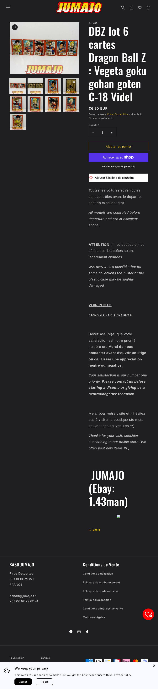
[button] (8, 7)
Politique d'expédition (97, 600)
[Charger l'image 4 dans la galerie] (71, 86)
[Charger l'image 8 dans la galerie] (71, 104)
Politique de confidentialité (100, 591)
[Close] (154, 666)
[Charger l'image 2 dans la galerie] (36, 86)
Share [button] (96, 529)
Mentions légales (94, 617)
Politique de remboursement (101, 582)
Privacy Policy (122, 675)
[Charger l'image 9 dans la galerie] (18, 122)
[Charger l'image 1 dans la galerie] (18, 86)
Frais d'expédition (118, 114)
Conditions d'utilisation (98, 573)
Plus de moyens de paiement (118, 166)
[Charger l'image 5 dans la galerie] (18, 104)
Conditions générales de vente (103, 608)
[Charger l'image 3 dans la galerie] (53, 86)
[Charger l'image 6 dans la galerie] (36, 104)
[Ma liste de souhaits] (140, 7)
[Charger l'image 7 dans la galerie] (53, 104)
